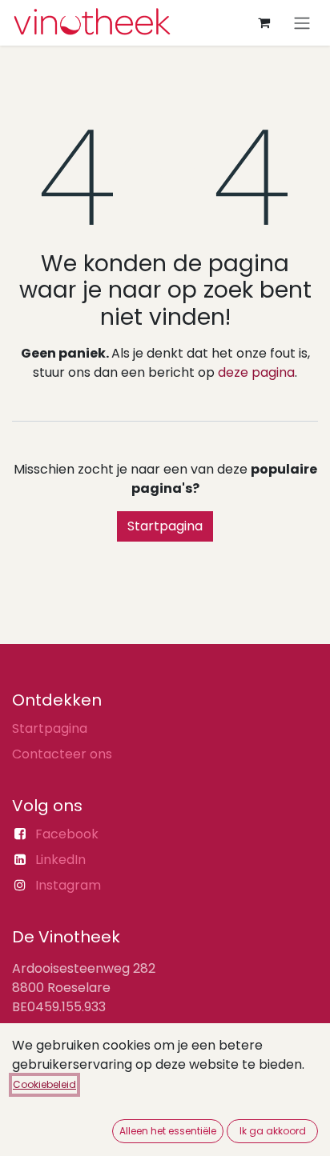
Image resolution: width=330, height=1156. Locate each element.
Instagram (68, 885)
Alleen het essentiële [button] (167, 1131)
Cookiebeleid (44, 1084)
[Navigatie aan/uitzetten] (302, 22)
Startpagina (165, 526)
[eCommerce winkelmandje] (264, 22)
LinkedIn (60, 859)
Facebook (67, 834)
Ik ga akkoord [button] (272, 1131)
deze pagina (256, 372)
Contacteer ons (62, 754)
